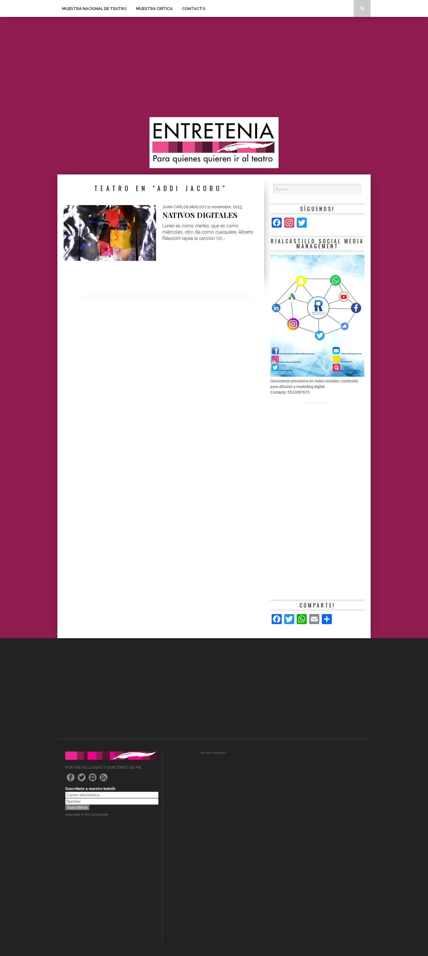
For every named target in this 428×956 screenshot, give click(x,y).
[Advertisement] (214, 67)
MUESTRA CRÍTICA (154, 8)
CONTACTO (194, 8)
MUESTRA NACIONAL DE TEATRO (94, 8)
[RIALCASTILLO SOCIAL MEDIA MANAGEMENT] (317, 375)
